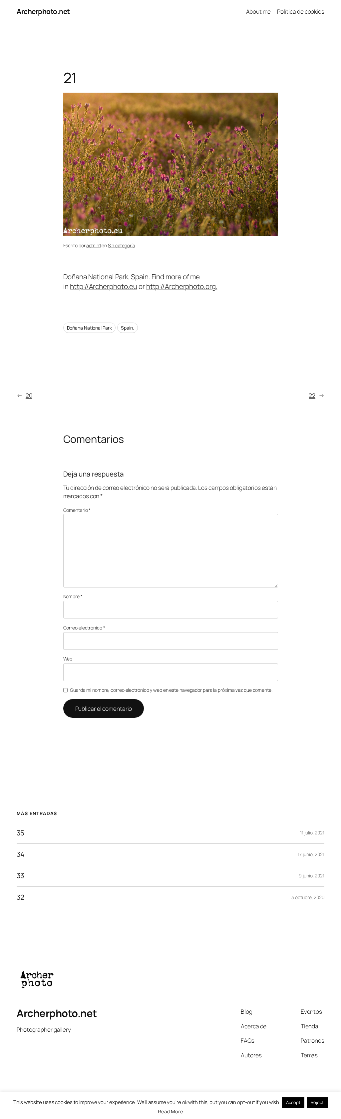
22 (312, 395)
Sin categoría (121, 245)
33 (20, 875)
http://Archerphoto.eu (103, 286)
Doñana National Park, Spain (106, 276)
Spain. (127, 328)
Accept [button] (293, 1102)
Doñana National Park (89, 328)
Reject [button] (317, 1102)
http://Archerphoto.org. (181, 286)
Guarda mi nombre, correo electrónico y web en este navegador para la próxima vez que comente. (171, 690)
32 (20, 897)
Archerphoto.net (43, 11)
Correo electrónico (84, 627)
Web (68, 658)
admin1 (93, 245)
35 (20, 833)
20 (29, 395)
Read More (170, 1111)
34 (20, 854)
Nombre (73, 596)
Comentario (77, 510)
